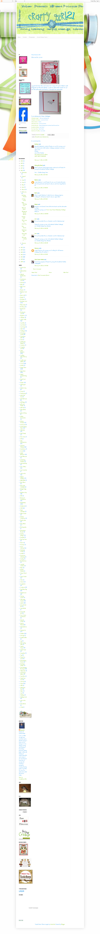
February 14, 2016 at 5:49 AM (41, 265)
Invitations (23, 449)
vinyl (21, 693)
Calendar (22, 317)
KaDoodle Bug (23, 463)
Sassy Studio (23, 576)
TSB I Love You (24, 221)
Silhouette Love (24, 234)
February (24, 192)
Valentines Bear (24, 230)
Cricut (21, 363)
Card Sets (22, 325)
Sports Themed (22, 624)
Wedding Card (23, 697)
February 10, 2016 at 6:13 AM (41, 254)
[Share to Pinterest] (54, 135)
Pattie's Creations (22, 517)
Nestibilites (23, 502)
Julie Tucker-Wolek (39, 259)
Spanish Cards (22, 620)
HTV (21, 439)
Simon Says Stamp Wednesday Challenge (56, 210)
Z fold (21, 707)
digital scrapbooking (23, 375)
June (23, 182)
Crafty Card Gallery (23, 360)
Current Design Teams (42, 37)
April (23, 187)
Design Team (23, 367)
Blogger (63, 924)
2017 (22, 168)
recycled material (22, 565)
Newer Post (34, 272)
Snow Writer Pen (23, 605)
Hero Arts (22, 437)
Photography (32, 37)
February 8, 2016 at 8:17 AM (41, 175)
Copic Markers (22, 351)
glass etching (23, 413)
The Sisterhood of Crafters (41, 154)
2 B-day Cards (24, 199)
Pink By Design (22, 534)
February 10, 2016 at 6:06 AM (41, 228)
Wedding (22, 695)
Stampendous (23, 627)
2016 (22, 170)
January (24, 243)
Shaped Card (23, 593)
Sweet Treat (23, 650)
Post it (22, 542)
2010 (22, 259)
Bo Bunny (22, 307)
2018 (22, 166)
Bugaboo (22, 315)
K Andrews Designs (22, 460)
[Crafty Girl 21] (23, 121)
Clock (21, 340)
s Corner (36, 123)
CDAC (21, 329)
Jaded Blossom (22, 453)
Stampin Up (23, 630)
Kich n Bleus (23, 466)
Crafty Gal (33, 123)
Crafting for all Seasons (35, 120)
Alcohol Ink (23, 267)
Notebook (22, 506)
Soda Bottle (23, 608)
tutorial (22, 681)
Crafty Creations (34, 121)
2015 (22, 247)
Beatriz (36, 180)
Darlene (37, 144)
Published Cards (22, 550)
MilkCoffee (22, 480)
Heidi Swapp (23, 433)
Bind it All (22, 295)
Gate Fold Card (22, 396)
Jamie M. (22, 730)
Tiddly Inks (22, 671)
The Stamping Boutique (23, 668)
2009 (22, 262)
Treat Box (22, 676)
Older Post (65, 272)
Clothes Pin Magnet (23, 342)
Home (19, 37)
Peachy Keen (23, 520)
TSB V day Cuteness (24, 239)
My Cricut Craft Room (23, 498)
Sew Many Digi (23, 589)
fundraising (23, 393)
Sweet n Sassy (22, 647)
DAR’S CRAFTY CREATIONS (40, 156)
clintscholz (52, 924)
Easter (22, 382)
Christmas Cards (22, 333)
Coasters (22, 345)
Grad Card (22, 424)
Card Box (22, 323)
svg (21, 641)
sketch (21, 603)
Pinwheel (22, 537)
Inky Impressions (23, 441)
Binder (21, 297)
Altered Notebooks (23, 275)
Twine (21, 683)
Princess (22, 544)
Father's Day (23, 388)
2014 (22, 250)
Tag (21, 655)
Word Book (23, 704)
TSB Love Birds (24, 208)
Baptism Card (23, 292)
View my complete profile (23, 778)
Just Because (23, 456)
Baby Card (22, 286)
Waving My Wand (38, 165)
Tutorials (25, 37)
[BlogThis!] (49, 135)
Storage (22, 635)
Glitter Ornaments (23, 417)
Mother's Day (23, 492)
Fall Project (23, 384)
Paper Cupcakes (22, 510)
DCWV (21, 365)
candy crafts (23, 319)
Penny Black (23, 523)
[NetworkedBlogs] (23, 132)
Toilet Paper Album (23, 673)
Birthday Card (23, 301)
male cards (23, 473)
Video (21, 691)
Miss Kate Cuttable (22, 486)
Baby (21, 284)
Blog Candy (22, 305)
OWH (21, 508)
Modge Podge (23, 489)
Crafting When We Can (23, 356)
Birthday (22, 299)
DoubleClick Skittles (35, 127)
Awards (22, 282)
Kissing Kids (23, 217)
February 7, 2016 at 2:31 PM (41, 160)
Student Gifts (23, 637)
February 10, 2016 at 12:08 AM (41, 214)
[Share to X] (51, 135)
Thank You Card (22, 657)
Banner (22, 290)
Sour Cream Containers (23, 615)
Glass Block (23, 409)
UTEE (21, 685)
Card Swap (22, 327)
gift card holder (22, 404)
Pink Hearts (24, 226)
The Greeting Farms (23, 661)
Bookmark (22, 309)
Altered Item (23, 271)
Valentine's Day (45, 137)
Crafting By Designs (34, 118)
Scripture (22, 587)
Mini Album (23, 482)
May (23, 185)
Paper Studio (23, 513)
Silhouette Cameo (38, 137)
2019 (22, 163)
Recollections (23, 561)
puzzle (21, 553)
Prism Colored (22, 547)
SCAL (21, 580)
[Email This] (48, 135)
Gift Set (22, 407)
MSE (21, 496)
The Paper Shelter (22, 664)
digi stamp (22, 371)
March (23, 189)
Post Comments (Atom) (43, 275)
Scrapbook (22, 584)
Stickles (22, 633)
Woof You (24, 224)
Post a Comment (37, 269)
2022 (22, 161)
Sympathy (22, 653)
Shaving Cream (22, 596)
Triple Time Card (22, 678)
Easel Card (22, 379)
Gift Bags (22, 402)
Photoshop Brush (22, 531)
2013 (22, 252)
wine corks (22, 700)
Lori (36, 219)
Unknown (37, 248)
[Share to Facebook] (52, 135)
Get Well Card (23, 399)
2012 (22, 254)
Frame (21, 391)
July (23, 180)
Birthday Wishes (24, 195)
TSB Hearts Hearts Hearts (24, 213)
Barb (36, 193)
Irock (21, 451)
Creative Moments (34, 125)
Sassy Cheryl (23, 573)
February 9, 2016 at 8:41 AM (41, 199)
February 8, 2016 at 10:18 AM (41, 188)
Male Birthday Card (24, 204)
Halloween (22, 430)
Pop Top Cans (23, 539)
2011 (22, 257)
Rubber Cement (22, 570)
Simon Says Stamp (34, 129)
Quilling (22, 559)
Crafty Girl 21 (22, 106)
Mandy (36, 204)
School (21, 582)
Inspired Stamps (22, 446)
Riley (21, 568)
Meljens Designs (22, 477)
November (24, 172)
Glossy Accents (22, 421)
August (24, 176)
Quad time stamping (22, 556)
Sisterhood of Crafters (35, 130)
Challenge (22, 331)
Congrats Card (22, 347)
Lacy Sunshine (23, 470)
